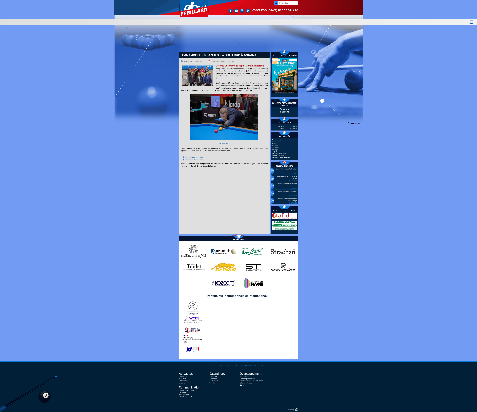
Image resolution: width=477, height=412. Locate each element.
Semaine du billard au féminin (251, 381)
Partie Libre (276, 142)
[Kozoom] (223, 283)
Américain (183, 377)
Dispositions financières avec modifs (287, 200)
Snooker (182, 383)
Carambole (183, 381)
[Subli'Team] (253, 267)
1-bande (281, 128)
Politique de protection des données (249, 365)
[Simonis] (253, 251)
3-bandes (293, 128)
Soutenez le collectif (284, 110)
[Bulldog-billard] (283, 267)
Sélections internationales (281, 158)
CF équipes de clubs (279, 154)
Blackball (182, 379)
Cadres (294, 126)
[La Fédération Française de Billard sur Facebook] (230, 11)
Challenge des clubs (247, 379)
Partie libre (280, 126)
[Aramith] (223, 251)
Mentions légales (225, 365)
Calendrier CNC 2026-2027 (286, 169)
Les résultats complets (194, 157)
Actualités (244, 377)
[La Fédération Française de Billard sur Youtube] (236, 11)
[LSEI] (253, 283)
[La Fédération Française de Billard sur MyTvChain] (248, 11)
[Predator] (223, 267)
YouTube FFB (184, 395)
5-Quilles (275, 152)
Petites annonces (185, 397)
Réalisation (290, 409)
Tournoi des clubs (278, 156)
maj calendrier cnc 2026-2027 (287, 177)
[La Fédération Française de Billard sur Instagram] (242, 11)
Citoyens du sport (246, 383)
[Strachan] (283, 251)
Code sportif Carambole (287, 191)
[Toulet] (193, 267)
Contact (212, 365)
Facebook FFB (184, 392)
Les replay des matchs (194, 160)
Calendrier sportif (278, 140)
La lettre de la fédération (188, 390)
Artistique (275, 150)
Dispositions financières (287, 184)
